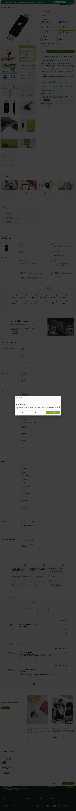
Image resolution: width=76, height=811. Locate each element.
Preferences (37, 412)
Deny (23, 412)
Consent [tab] (22, 401)
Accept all (53, 412)
